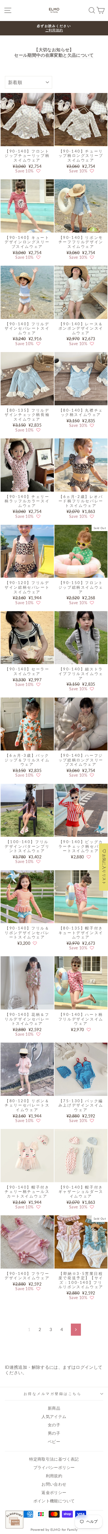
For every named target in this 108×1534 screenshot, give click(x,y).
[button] (38, 171)
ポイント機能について (54, 1501)
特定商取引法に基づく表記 (54, 1459)
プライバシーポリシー (54, 1467)
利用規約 (54, 1476)
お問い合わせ (53, 1484)
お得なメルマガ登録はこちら (53, 1394)
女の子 (54, 1425)
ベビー (54, 1441)
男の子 (54, 1433)
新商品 (54, 1408)
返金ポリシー (53, 1492)
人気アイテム (53, 1416)
